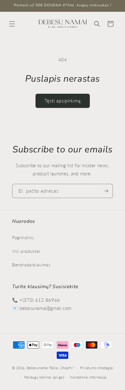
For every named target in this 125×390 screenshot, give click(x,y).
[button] (12, 24)
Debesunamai (37, 368)
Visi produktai (26, 251)
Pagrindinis (23, 237)
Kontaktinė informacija (88, 377)
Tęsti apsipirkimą (63, 100)
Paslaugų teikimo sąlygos (44, 377)
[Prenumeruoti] (106, 191)
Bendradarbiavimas (31, 264)
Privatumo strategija (96, 368)
